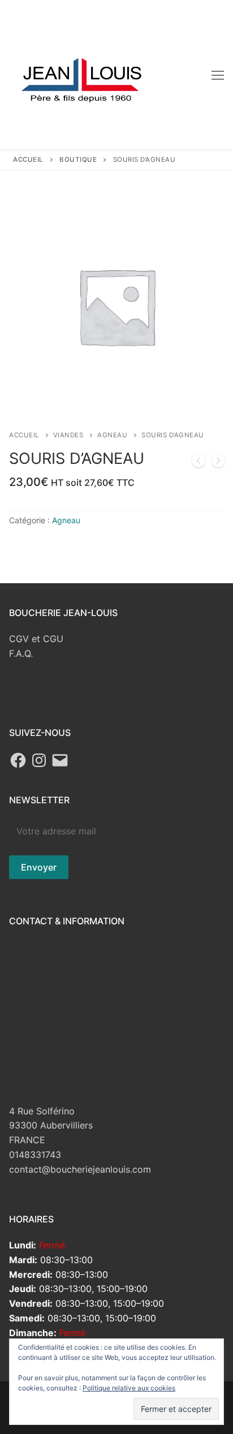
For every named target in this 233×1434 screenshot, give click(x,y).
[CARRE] (218, 463)
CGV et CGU (36, 638)
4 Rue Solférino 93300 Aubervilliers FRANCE (51, 1125)
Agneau (112, 435)
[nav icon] (218, 75)
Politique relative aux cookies (129, 1388)
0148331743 (35, 1154)
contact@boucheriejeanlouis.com (80, 1169)
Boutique (78, 159)
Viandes (68, 435)
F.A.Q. (21, 653)
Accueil (28, 159)
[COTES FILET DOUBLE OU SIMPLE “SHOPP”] (198, 463)
